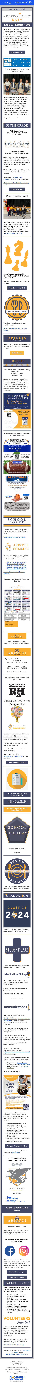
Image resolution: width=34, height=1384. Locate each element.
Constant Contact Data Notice (21, 1369)
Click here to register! (17, 288)
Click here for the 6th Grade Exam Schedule (17, 809)
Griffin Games (17, 353)
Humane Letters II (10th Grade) (16, 565)
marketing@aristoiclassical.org (19, 1372)
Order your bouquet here (17, 762)
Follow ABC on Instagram (17, 1272)
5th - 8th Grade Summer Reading (17, 562)
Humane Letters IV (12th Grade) (17, 569)
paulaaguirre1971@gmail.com (13, 756)
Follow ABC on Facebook (17, 1277)
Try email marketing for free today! (17, 1381)
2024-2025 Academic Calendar (16, 1202)
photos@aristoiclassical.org (13, 233)
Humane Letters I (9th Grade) (16, 564)
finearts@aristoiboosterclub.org (14, 1344)
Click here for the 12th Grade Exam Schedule (17, 794)
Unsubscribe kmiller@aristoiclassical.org (17, 1367)
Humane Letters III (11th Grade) (16, 567)
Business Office (15, 1152)
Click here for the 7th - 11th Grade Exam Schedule (17, 802)
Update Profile (9, 1369)
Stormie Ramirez (22, 1063)
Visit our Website (17, 52)
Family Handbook (12, 1198)
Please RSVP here (17, 189)
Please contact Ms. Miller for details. (14, 537)
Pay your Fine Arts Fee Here (17, 1146)
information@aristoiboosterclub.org (16, 1354)
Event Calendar (12, 1200)
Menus (9, 1197)
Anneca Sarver (25, 1064)
